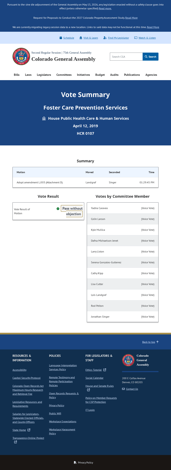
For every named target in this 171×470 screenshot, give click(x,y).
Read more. (105, 8)
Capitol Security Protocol (27, 378)
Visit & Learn (90, 37)
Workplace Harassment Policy (62, 431)
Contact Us (132, 389)
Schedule (68, 37)
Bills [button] (17, 75)
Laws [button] (28, 75)
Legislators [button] (44, 75)
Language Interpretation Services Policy (63, 367)
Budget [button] (100, 75)
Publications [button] (132, 75)
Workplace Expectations (62, 421)
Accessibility (19, 369)
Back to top (148, 342)
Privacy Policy (56, 405)
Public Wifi (55, 413)
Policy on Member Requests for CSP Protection (101, 400)
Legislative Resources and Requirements (27, 404)
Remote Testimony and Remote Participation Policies (62, 381)
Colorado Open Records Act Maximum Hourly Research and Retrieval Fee (28, 390)
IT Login (90, 410)
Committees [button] (63, 75)
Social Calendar (94, 378)
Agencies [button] (151, 75)
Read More (131, 17)
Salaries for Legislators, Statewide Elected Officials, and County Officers (28, 418)
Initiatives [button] (83, 75)
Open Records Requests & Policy (64, 395)
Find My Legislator (118, 37)
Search (152, 56)
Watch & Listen (147, 37)
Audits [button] (114, 75)
